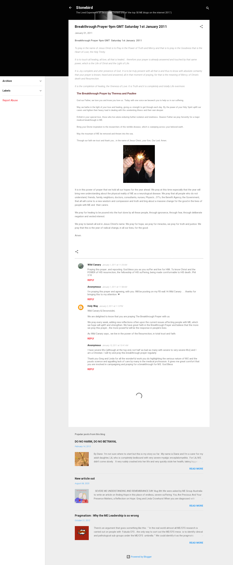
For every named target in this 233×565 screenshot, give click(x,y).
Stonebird (84, 7)
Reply (90, 280)
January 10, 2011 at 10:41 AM (115, 345)
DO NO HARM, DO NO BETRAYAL (96, 441)
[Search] (208, 9)
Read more (196, 468)
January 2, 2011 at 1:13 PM (111, 306)
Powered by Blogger (141, 556)
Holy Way (92, 306)
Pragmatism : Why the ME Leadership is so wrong (107, 515)
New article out (85, 478)
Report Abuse (10, 100)
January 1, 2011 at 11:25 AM (114, 265)
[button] (201, 27)
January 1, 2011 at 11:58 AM (114, 287)
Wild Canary (94, 264)
